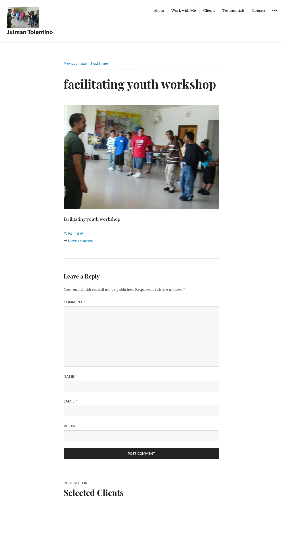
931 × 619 (75, 234)
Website (72, 426)
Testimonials (233, 10)
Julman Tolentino (30, 31)
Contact (258, 10)
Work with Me (183, 10)
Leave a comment (80, 241)
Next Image (99, 63)
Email (70, 401)
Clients (209, 10)
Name (70, 376)
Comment (74, 302)
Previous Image (75, 63)
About (159, 10)
